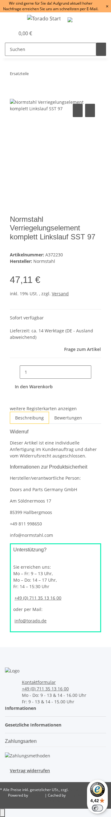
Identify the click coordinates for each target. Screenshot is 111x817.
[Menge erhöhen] (96, 372)
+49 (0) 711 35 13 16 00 (37, 598)
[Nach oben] (2, 813)
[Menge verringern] (15, 372)
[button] (3, 33)
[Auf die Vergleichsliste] (78, 110)
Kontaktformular (39, 682)
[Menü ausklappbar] (12, 19)
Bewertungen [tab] (68, 418)
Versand (60, 294)
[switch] (97, 808)
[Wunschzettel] (10, 33)
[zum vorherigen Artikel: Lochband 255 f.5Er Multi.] (34, 75)
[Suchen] (101, 49)
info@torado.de (30, 621)
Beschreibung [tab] (29, 418)
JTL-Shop (37, 795)
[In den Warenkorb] (15, 95)
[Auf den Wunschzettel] (90, 110)
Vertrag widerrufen (30, 770)
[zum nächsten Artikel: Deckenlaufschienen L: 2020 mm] (45, 75)
